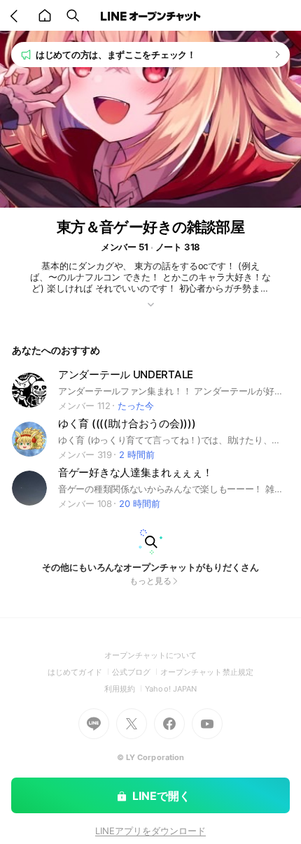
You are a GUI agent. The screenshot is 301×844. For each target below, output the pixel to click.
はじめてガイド (79, 672)
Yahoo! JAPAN (171, 689)
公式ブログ (136, 672)
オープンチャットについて (150, 655)
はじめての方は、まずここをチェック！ (116, 54)
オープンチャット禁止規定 (206, 672)
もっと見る (151, 580)
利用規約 (124, 689)
